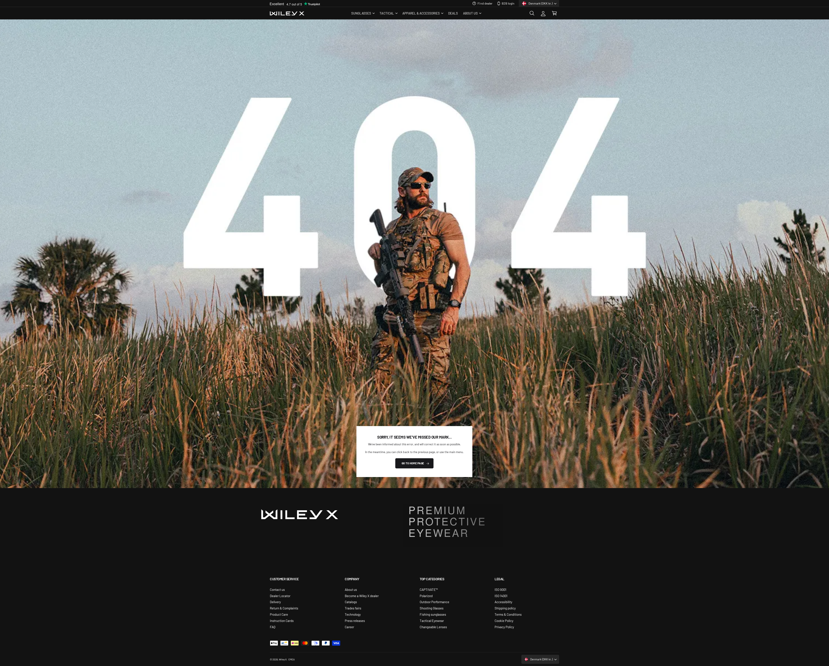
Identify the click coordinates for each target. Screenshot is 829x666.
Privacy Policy (504, 627)
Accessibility (503, 602)
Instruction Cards (282, 620)
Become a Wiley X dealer (362, 596)
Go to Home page (413, 463)
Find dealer (485, 3)
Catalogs (351, 602)
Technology (353, 614)
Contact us (277, 589)
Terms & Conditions (508, 614)
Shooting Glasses (431, 608)
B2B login (508, 3)
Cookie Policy (504, 620)
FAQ (272, 627)
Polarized (426, 596)
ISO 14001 (501, 596)
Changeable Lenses (433, 627)
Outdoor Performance (434, 602)
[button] (363, 13)
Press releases (355, 620)
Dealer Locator (280, 596)
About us (351, 589)
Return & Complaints (284, 608)
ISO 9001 (500, 589)
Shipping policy (505, 608)
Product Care (279, 614)
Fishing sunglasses (433, 614)
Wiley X (283, 659)
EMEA (291, 659)
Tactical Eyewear (432, 620)
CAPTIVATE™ (429, 589)
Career (349, 627)
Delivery (275, 602)
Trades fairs (353, 608)
